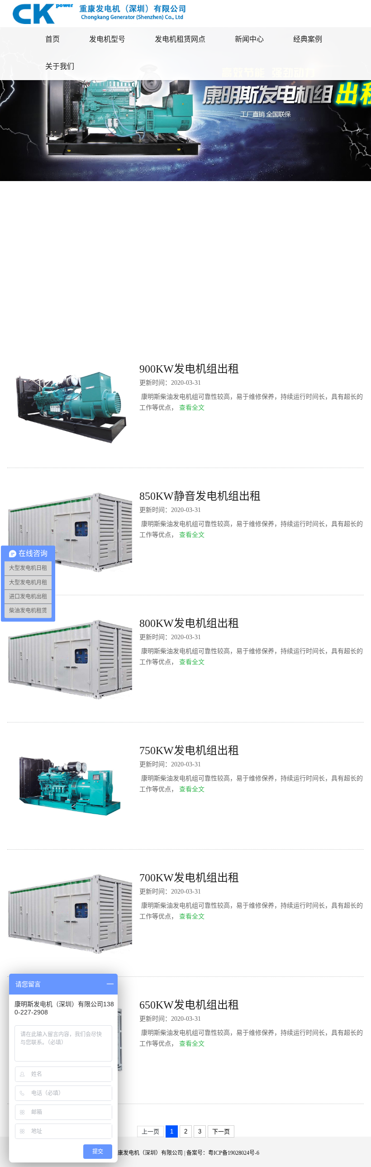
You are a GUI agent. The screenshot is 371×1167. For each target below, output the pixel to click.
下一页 (221, 1131)
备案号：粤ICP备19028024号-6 (222, 1153)
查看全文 (192, 407)
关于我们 (59, 66)
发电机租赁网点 (180, 39)
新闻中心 (249, 39)
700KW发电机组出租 (189, 877)
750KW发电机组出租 (189, 750)
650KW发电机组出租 (189, 1005)
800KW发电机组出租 (189, 623)
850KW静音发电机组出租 (200, 496)
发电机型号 (107, 39)
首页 (52, 39)
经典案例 (307, 39)
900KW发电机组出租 (189, 368)
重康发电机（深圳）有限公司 (147, 1153)
